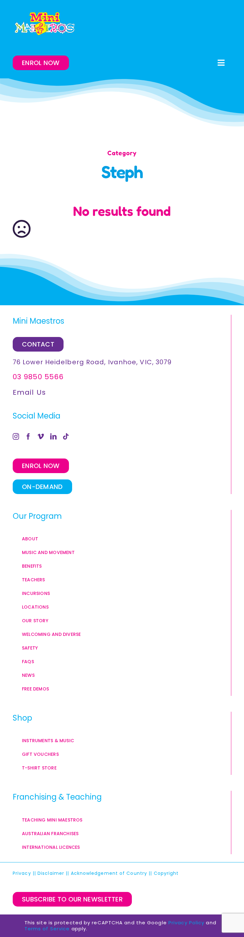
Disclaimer (50, 873)
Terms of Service (47, 928)
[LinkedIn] (53, 436)
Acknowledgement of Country (109, 873)
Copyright (167, 873)
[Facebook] (28, 436)
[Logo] (44, 24)
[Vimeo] (40, 436)
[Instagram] (16, 436)
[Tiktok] (66, 436)
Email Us (29, 392)
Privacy (22, 873)
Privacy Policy (186, 922)
